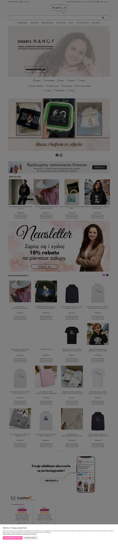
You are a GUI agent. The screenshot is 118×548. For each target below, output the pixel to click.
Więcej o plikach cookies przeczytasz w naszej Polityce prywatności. (20, 534)
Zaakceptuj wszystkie (12, 538)
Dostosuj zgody (30, 538)
